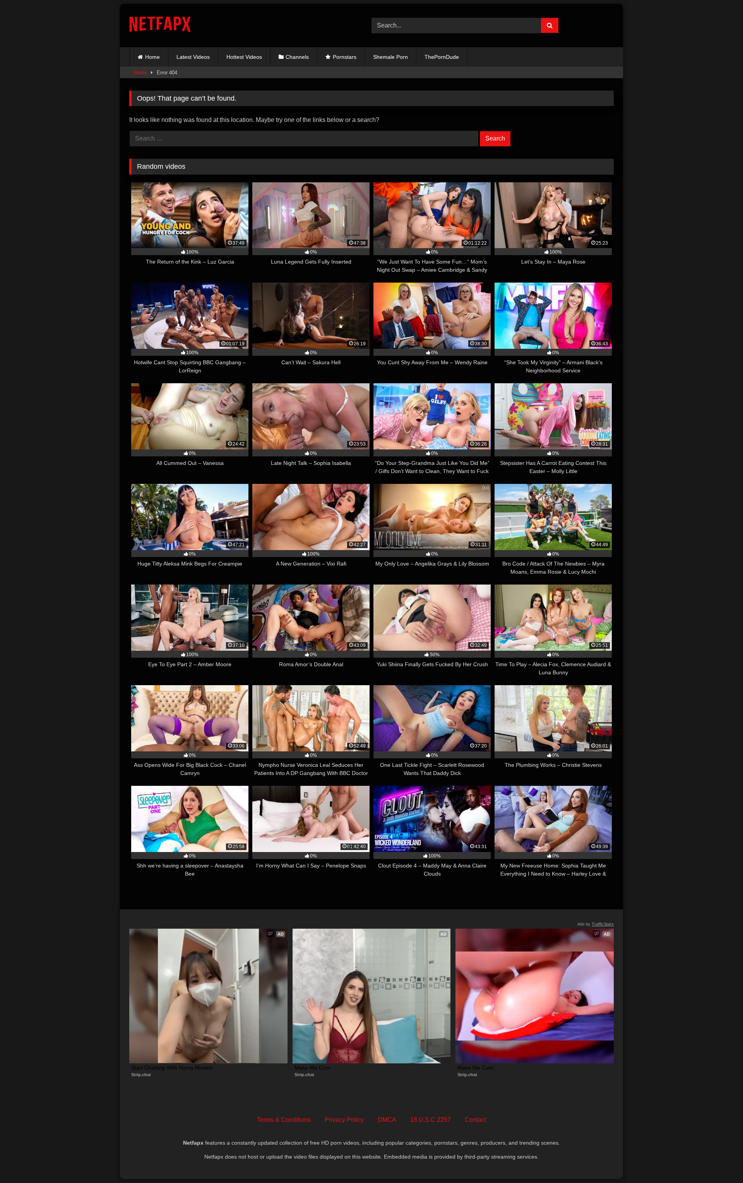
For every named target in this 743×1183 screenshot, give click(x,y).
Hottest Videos (244, 57)
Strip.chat (141, 1074)
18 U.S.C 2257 (430, 1119)
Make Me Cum (312, 1068)
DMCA (387, 1119)
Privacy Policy (344, 1119)
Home (152, 57)
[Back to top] (719, 1160)
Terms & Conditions (284, 1119)
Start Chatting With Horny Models (172, 1068)
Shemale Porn (390, 57)
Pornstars (344, 57)
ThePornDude (442, 57)
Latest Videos (193, 57)
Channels (297, 57)
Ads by (595, 924)
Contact (475, 1119)
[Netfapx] (160, 26)
